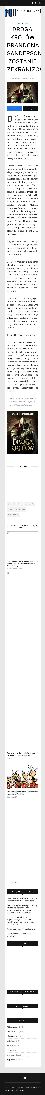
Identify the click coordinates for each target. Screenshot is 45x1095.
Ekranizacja (12, 509)
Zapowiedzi (12, 1059)
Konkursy (11, 1045)
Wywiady (11, 1055)
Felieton (11, 1041)
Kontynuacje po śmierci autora (21, 929)
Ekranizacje (22, 23)
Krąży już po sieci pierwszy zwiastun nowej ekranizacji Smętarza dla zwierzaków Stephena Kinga (23, 563)
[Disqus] (22, 840)
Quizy (9, 1050)
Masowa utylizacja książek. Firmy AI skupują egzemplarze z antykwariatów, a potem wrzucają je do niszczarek (22, 909)
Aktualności (12, 1027)
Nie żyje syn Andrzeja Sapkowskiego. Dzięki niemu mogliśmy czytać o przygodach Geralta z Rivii (21, 921)
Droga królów (29, 504)
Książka (22, 509)
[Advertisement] (22, 484)
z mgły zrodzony (13, 514)
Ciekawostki (12, 1031)
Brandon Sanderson (15, 504)
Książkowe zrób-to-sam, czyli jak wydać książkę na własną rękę (22, 899)
